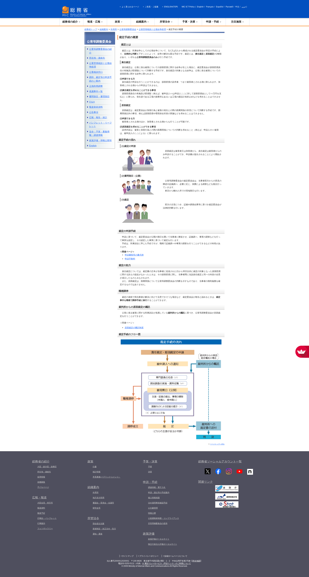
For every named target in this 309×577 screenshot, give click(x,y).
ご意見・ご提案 (151, 7)
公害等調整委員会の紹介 (100, 51)
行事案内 (41, 523)
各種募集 (41, 482)
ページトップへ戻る (217, 444)
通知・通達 (97, 534)
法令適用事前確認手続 (157, 503)
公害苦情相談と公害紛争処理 (152, 29)
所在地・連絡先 (97, 58)
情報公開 (152, 513)
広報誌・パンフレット (47, 518)
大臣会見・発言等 (45, 503)
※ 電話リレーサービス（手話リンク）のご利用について (166, 563)
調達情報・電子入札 (156, 487)
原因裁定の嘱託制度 (134, 327)
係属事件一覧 (96, 91)
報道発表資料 (96, 107)
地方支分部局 (98, 498)
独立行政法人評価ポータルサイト (162, 544)
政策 (117, 21)
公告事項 (93, 112)
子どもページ (43, 487)
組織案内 (141, 21)
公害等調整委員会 (127, 29)
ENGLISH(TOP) (171, 7)
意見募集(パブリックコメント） (106, 477)
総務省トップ (90, 29)
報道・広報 (93, 21)
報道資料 (41, 508)
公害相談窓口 (96, 72)
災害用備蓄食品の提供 (157, 523)
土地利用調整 (96, 86)
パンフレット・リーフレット (100, 124)
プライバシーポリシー (149, 556)
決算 (150, 472)
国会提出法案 (98, 523)
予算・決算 (188, 21)
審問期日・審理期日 (99, 96)
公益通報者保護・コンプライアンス (163, 518)
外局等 (114, 29)
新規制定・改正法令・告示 (104, 529)
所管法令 (165, 21)
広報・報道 (39, 497)
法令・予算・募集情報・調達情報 (99, 133)
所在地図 (196, 561)
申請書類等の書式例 (134, 255)
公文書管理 (153, 508)
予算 (150, 467)
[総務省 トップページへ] (77, 11)
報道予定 (41, 513)
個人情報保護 (154, 498)
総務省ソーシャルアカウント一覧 (220, 461)
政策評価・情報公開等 (100, 140)
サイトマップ (128, 556)
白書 (95, 467)
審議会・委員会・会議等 (103, 503)
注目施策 (236, 21)
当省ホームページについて (175, 556)
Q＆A (92, 102)
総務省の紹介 (70, 21)
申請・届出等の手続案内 (158, 492)
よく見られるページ (130, 7)
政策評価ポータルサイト (158, 539)
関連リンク (205, 481)
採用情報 (41, 477)
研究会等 (96, 508)
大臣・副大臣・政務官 (47, 467)
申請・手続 (212, 21)
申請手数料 (130, 259)
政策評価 (148, 533)
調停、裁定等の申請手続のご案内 (100, 79)
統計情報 (96, 472)
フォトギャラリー (45, 528)
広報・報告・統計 (98, 117)
